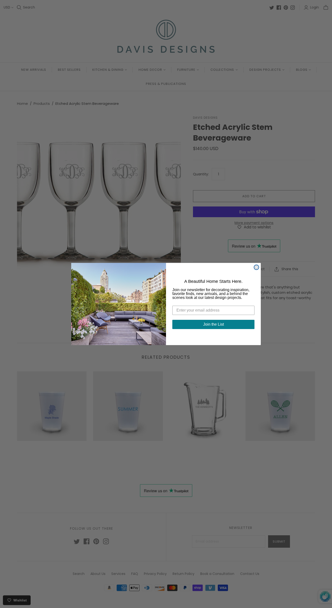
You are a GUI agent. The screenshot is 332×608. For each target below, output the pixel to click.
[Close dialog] (256, 267)
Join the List (213, 324)
